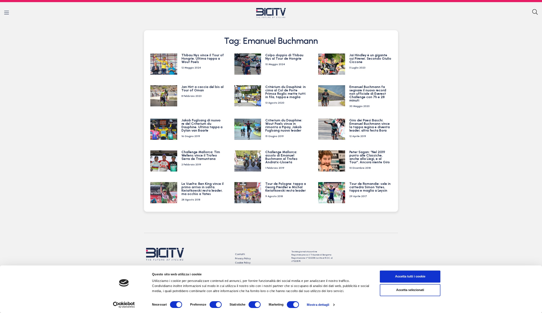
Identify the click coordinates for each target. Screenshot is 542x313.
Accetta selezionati (410, 290)
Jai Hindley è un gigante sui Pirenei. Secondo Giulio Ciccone (370, 58)
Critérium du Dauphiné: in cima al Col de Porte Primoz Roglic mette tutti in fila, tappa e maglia (285, 92)
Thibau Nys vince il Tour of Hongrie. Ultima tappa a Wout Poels (202, 58)
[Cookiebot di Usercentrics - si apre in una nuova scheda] (123, 305)
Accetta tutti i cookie (410, 276)
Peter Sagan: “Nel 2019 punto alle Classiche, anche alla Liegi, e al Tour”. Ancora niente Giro (369, 157)
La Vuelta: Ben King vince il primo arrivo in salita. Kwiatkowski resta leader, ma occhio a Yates (202, 189)
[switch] (216, 304)
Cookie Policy (242, 262)
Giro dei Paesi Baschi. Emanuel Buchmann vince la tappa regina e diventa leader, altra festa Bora (369, 125)
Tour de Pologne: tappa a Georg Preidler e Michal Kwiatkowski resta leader (285, 187)
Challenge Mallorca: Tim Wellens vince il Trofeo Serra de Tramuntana (200, 155)
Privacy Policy (243, 258)
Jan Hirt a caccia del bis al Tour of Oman (202, 88)
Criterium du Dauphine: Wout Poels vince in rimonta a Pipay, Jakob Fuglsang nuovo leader (283, 125)
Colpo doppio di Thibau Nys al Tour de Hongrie (284, 56)
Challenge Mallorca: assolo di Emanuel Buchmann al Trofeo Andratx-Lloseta (281, 157)
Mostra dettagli (318, 304)
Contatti (240, 254)
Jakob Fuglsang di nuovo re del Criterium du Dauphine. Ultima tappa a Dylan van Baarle (202, 125)
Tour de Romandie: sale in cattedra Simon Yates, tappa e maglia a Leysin (370, 187)
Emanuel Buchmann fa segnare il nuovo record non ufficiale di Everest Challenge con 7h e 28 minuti (367, 93)
